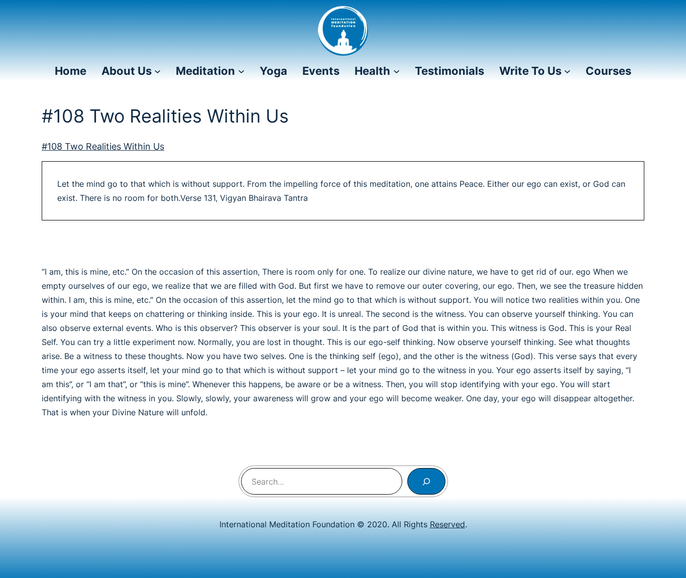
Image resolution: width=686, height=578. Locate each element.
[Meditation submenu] (241, 71)
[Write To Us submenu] (567, 71)
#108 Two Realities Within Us (103, 146)
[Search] (426, 481)
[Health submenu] (396, 71)
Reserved (447, 524)
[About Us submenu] (157, 71)
